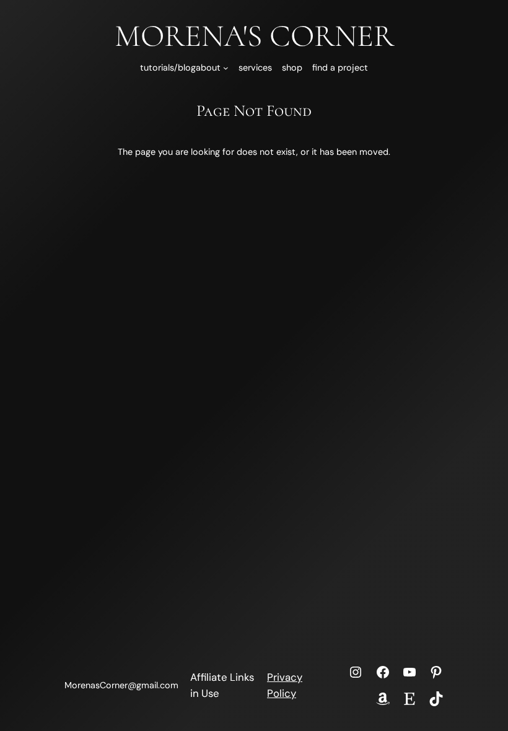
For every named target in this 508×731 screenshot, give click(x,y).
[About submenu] (226, 68)
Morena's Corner (254, 36)
